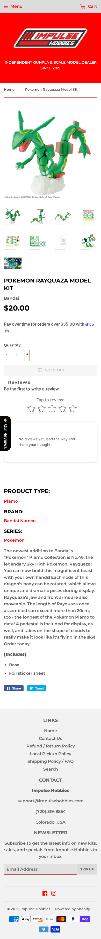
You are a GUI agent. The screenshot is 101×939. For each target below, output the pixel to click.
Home (9, 89)
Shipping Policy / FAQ (50, 761)
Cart (92, 6)
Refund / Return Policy (50, 746)
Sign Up (87, 869)
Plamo (11, 501)
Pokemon (14, 540)
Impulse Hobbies (35, 909)
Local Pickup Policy (50, 753)
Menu (16, 6)
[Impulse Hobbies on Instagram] (53, 893)
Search (50, 769)
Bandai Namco (19, 520)
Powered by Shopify (72, 909)
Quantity (12, 345)
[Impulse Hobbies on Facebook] (45, 893)
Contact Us (50, 738)
